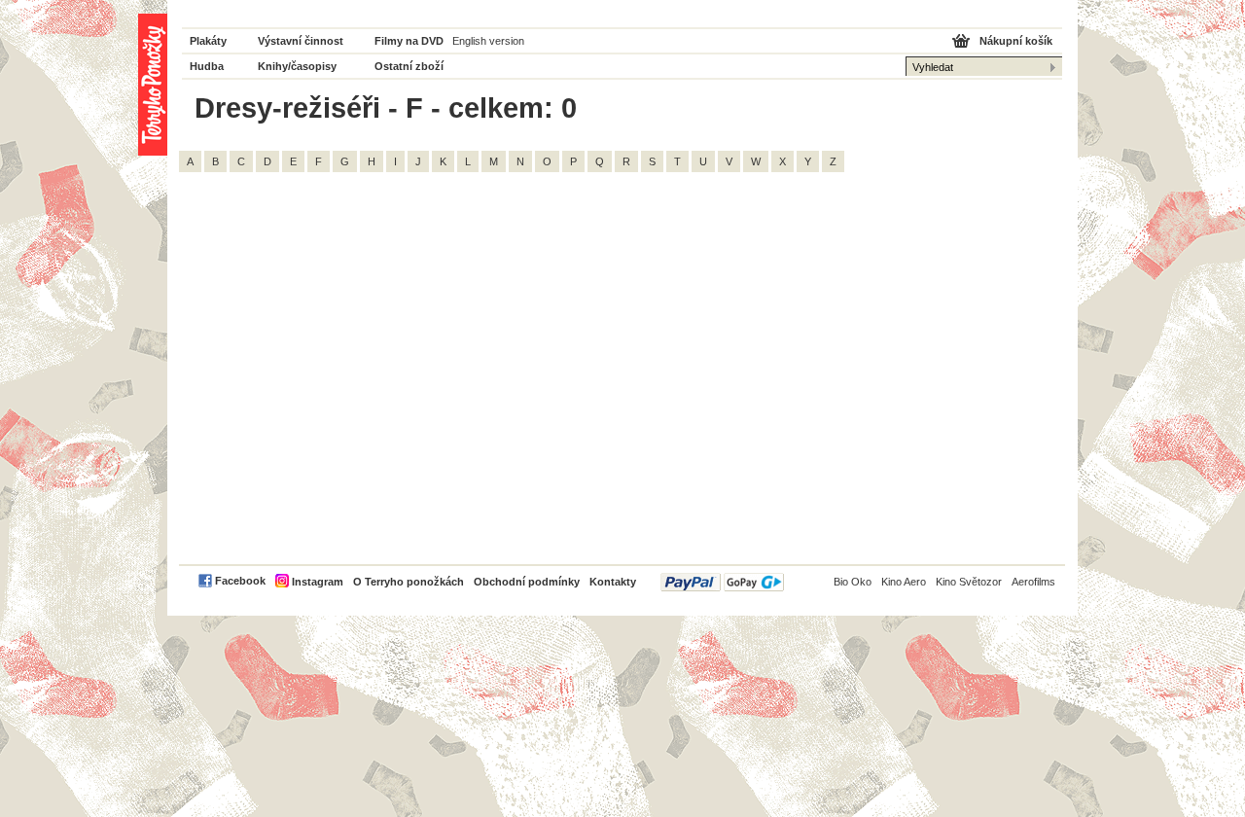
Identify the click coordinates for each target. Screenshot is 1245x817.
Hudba (207, 66)
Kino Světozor (969, 581)
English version (488, 41)
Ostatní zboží (409, 66)
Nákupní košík (1015, 41)
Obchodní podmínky (527, 581)
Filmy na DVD (409, 41)
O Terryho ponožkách (408, 581)
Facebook (240, 580)
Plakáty (208, 41)
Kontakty (612, 581)
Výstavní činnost (300, 41)
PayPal (722, 582)
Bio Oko (853, 581)
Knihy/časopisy (297, 66)
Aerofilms (1033, 581)
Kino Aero (903, 581)
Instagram (317, 581)
